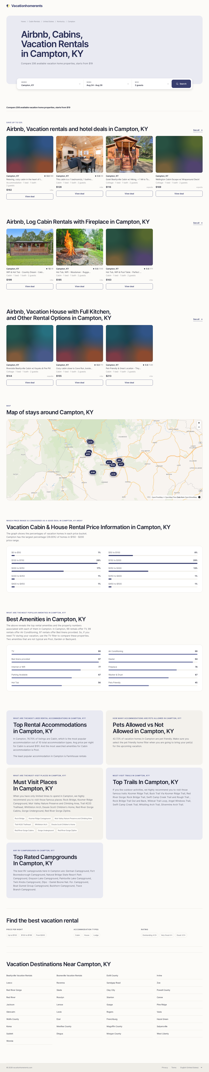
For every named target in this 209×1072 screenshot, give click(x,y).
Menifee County (64, 1026)
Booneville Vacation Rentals (69, 975)
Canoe (160, 997)
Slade (59, 990)
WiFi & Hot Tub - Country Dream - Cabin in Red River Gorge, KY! (36, 272)
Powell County (163, 990)
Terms (173, 1067)
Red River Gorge (14, 990)
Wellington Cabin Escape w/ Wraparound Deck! (177, 179)
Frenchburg (112, 1019)
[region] (104, 459)
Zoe (158, 983)
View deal (30, 196)
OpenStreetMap (191, 497)
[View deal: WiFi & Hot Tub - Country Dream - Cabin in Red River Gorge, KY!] (29, 247)
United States (48, 21)
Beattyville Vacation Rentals (19, 975)
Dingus (60, 1033)
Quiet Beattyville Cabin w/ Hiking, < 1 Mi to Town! (129, 179)
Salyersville (162, 1026)
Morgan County (114, 1033)
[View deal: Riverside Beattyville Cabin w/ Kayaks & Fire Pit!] (29, 343)
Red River (10, 997)
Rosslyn (60, 997)
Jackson (10, 1004)
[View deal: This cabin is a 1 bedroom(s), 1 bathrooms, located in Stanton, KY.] (79, 154)
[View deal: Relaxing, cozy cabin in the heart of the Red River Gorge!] (29, 154)
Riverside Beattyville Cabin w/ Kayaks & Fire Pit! (28, 368)
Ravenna (61, 983)
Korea (9, 1026)
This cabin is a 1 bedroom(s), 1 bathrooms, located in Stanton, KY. (86, 179)
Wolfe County (12, 1019)
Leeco (9, 983)
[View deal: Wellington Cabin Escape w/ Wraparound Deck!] (179, 154)
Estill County (112, 975)
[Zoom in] (199, 423)
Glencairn (10, 1012)
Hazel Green (162, 1019)
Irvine (159, 975)
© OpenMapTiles (169, 497)
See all (198, 130)
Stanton (110, 997)
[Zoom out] (199, 427)
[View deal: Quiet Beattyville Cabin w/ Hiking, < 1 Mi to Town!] (129, 154)
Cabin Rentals (34, 21)
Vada (159, 1012)
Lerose (60, 1004)
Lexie (59, 1012)
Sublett (9, 1033)
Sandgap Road (114, 983)
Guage (110, 1004)
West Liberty (163, 1033)
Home (23, 21)
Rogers (110, 1012)
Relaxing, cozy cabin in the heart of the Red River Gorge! (32, 179)
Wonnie (9, 1041)
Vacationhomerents (27, 6)
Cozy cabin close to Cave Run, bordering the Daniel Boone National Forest (90, 368)
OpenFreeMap (157, 497)
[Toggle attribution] (199, 497)
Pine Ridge (162, 1004)
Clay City (111, 990)
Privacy (165, 1067)
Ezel (58, 1019)
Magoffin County (114, 1026)
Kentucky (61, 21)
